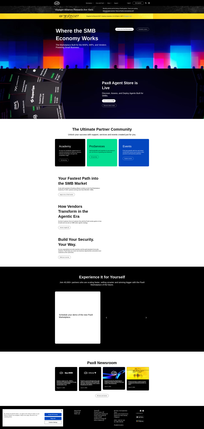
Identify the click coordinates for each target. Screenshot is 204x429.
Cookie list (97, 417)
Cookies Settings (53, 422)
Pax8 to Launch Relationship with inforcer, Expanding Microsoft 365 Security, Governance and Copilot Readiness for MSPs (90, 382)
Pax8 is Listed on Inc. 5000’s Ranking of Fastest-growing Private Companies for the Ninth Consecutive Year (66, 382)
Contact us (77, 412)
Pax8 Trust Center (99, 415)
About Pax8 (77, 410)
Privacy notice (98, 412)
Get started (138, 3)
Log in (129, 3)
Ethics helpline (98, 420)
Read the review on (126, 328)
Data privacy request (100, 414)
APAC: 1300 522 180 (119, 420)
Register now (128, 16)
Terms (96, 410)
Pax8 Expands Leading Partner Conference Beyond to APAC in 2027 (137, 383)
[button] (93, 3)
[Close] (61, 410)
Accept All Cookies (53, 414)
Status (76, 413)
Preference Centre (99, 418)
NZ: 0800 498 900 (118, 421)
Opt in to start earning (109, 11)
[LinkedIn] (140, 411)
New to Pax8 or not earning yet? (125, 11)
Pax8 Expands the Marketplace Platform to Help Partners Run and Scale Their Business (114, 382)
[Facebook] (143, 411)
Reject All (53, 418)
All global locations (119, 425)
